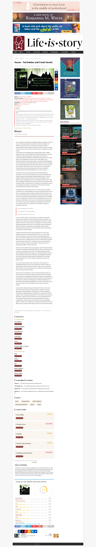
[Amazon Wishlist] (56, 82)
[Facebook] (56, 72)
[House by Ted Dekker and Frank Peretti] (25, 490)
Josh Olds (25, 66)
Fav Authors (64, 52)
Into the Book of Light (27, 99)
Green (43, 98)
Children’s (45, 52)
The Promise (27, 98)
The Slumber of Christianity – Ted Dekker (70, 150)
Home (15, 52)
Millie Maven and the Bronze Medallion (39, 101)
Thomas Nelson (24, 102)
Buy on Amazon (18, 105)
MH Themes (37, 544)
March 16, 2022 (66, 154)
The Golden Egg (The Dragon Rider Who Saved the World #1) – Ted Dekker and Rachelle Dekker (70, 181)
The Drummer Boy (34, 98)
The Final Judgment (24, 101)
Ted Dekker (37, 66)
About (21, 52)
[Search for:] (75, 54)
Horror (28, 104)
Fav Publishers (54, 52)
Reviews (33, 66)
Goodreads (16, 107)
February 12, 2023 (66, 138)
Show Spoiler (18, 333)
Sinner (40, 98)
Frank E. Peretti (22, 96)
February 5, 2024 (66, 170)
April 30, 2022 (18, 66)
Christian (24, 104)
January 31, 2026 (66, 186)
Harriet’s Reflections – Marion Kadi (70, 166)
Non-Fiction (37, 52)
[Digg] (56, 85)
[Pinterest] (56, 79)
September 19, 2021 (66, 202)
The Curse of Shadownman (39, 99)
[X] (56, 75)
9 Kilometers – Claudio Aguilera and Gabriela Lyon (70, 134)
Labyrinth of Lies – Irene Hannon (70, 198)
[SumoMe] (56, 88)
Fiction (28, 52)
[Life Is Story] (48, 50)
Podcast (73, 52)
